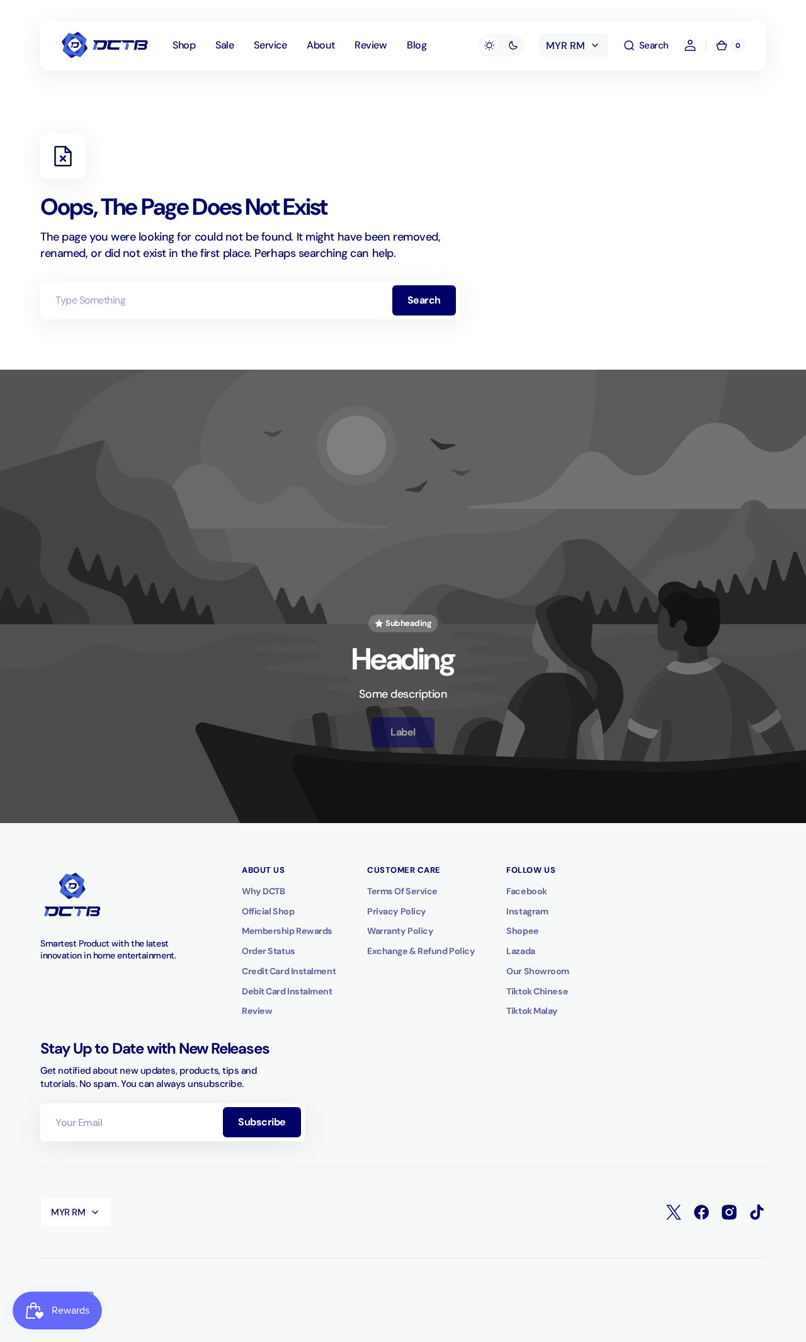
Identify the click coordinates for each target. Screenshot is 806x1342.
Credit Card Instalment (289, 971)
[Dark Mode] (501, 45)
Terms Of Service (402, 891)
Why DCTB (263, 891)
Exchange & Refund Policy (421, 951)
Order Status (268, 951)
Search (424, 300)
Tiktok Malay (532, 1010)
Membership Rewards (287, 930)
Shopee (522, 930)
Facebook (526, 891)
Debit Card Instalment (287, 991)
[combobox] (250, 300)
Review (257, 1010)
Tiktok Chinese (537, 991)
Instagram (527, 911)
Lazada (520, 951)
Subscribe (262, 1122)
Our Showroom (537, 971)
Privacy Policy (396, 911)
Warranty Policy (400, 930)
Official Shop (268, 911)
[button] (646, 45)
